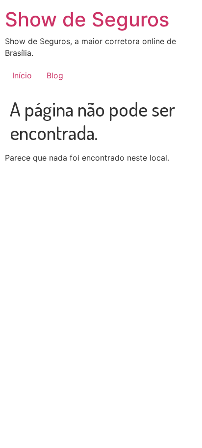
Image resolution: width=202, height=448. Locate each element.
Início (22, 75)
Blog (55, 75)
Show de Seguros (87, 19)
